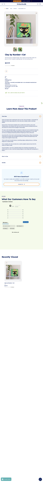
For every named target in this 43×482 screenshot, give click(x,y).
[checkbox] (12, 229)
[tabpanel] (15, 234)
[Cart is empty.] (40, 4)
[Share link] (36, 13)
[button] (15, 210)
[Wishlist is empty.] (38, 4)
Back (7, 8)
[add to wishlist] (6, 71)
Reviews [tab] (5, 222)
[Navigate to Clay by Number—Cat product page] (13, 271)
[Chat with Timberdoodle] (40, 479)
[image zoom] (21, 29)
